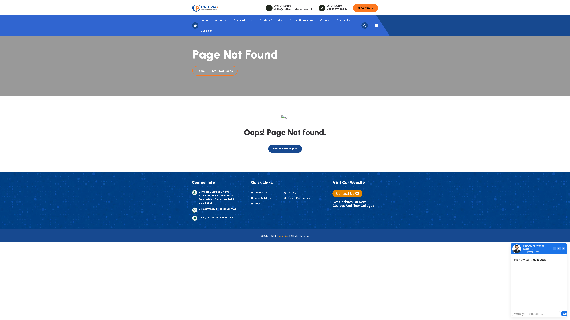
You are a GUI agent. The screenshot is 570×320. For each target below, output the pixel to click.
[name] (205, 8)
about (258, 203)
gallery (292, 192)
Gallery (324, 20)
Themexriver (283, 236)
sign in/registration (299, 198)
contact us (261, 192)
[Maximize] (559, 248)
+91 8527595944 (337, 9)
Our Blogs (206, 30)
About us (220, 20)
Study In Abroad (270, 20)
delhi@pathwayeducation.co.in (293, 9)
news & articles (263, 198)
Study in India (242, 20)
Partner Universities (301, 20)
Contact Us (343, 20)
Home (204, 20)
